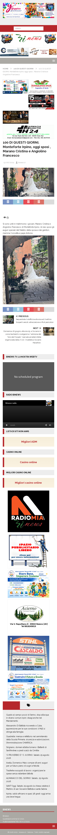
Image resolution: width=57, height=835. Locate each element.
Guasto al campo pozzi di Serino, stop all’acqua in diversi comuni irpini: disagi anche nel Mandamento (27, 718)
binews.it (21, 162)
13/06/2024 (8, 162)
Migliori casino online (29, 482)
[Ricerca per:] (28, 28)
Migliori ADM (29, 441)
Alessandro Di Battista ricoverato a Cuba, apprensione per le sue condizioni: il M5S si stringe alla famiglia (25, 729)
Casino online (29, 462)
